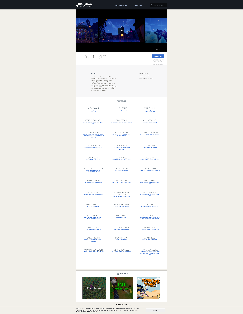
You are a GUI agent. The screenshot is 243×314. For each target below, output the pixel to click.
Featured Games (121, 5)
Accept (155, 310)
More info (94, 312)
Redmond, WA (116, 306)
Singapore (124, 306)
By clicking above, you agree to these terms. (158, 63)
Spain (129, 306)
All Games (138, 5)
